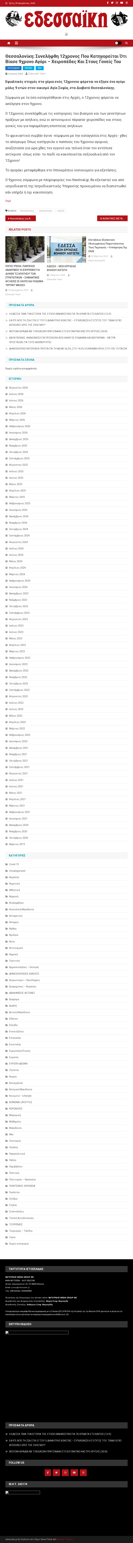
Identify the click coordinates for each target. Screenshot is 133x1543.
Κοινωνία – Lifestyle (20, 1095)
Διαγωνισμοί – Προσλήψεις (24, 980)
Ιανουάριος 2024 (18, 587)
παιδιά (60, 210)
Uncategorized (17, 870)
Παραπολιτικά (17, 1153)
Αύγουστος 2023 (18, 619)
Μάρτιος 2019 (17, 844)
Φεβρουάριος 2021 (19, 812)
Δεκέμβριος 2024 (18, 516)
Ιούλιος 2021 (16, 780)
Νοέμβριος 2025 (18, 445)
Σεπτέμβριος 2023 (19, 612)
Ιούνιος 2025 (16, 477)
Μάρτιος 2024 (17, 574)
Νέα (40, 68)
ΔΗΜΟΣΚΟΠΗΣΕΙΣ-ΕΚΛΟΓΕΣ (24, 973)
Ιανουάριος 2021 (18, 818)
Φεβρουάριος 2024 (19, 580)
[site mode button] (118, 43)
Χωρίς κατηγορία (19, 1243)
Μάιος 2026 (15, 407)
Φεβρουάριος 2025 (19, 503)
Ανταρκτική (15, 915)
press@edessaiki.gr (20, 1287)
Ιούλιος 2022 (16, 702)
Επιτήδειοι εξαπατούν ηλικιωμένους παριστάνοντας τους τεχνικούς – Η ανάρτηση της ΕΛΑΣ (107, 245)
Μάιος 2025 (15, 484)
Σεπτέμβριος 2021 (19, 767)
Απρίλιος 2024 (17, 567)
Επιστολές (15, 1044)
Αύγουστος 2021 (18, 773)
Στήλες (13, 1205)
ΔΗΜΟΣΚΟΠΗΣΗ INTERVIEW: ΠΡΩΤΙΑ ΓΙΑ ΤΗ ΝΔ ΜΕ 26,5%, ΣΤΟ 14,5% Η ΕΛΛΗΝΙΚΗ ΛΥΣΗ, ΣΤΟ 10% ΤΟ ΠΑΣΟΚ (68, 348)
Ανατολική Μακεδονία (21, 909)
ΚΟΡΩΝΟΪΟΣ (16, 1108)
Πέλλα (12, 1160)
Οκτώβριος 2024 (18, 529)
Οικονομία (15, 1140)
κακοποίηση (45, 210)
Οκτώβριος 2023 (18, 606)
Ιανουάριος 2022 (18, 741)
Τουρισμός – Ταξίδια (20, 1230)
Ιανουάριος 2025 (18, 510)
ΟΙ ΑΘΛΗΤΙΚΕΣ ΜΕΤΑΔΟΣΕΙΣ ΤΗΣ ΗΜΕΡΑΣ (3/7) (114, 218)
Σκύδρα (13, 1198)
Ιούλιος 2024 (16, 548)
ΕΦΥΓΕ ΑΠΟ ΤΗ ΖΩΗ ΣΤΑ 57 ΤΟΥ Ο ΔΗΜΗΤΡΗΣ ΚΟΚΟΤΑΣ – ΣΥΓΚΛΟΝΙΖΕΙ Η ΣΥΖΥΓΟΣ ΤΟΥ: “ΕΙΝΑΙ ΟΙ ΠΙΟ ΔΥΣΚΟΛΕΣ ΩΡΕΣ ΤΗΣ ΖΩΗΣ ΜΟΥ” (65, 322)
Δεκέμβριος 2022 (18, 670)
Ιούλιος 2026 (16, 394)
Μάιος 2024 (15, 561)
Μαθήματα (15, 1121)
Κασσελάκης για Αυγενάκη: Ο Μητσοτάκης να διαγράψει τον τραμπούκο (23, 218)
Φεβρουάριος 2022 (19, 735)
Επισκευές (15, 1038)
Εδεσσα (13, 1018)
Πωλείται (14, 1192)
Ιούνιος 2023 (16, 632)
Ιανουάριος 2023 (18, 664)
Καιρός (13, 1076)
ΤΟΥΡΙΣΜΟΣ (16, 1224)
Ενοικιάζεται (16, 1031)
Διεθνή (13, 1005)
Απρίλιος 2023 (17, 645)
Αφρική (13, 954)
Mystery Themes (65, 1539)
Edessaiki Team (37, 73)
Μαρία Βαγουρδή (96, 260)
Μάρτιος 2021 (17, 805)
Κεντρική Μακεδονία (20, 1089)
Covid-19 (14, 864)
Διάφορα (14, 999)
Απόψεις (14, 922)
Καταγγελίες (16, 1083)
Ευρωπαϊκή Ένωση (19, 1050)
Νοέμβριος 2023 (18, 599)
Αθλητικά (14, 890)
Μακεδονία (15, 1128)
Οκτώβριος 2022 (18, 683)
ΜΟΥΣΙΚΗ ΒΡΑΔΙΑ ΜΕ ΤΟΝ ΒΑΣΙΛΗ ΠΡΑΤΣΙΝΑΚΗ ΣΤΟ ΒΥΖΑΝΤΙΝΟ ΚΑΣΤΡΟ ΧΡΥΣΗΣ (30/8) (58, 331)
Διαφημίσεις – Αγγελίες (22, 986)
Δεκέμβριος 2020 (18, 825)
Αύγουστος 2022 (18, 696)
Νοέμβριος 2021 (18, 754)
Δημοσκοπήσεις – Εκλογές (24, 967)
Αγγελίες (14, 877)
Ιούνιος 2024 (16, 555)
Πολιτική (14, 1173)
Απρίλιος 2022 (17, 722)
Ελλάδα (28, 68)
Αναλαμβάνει (16, 902)
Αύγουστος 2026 (18, 387)
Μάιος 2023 (15, 638)
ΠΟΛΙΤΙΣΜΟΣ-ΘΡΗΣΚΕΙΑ (22, 1186)
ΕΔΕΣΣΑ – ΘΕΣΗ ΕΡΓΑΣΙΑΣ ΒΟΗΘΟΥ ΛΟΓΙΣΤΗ (61, 268)
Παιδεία (13, 1147)
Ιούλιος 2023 (16, 625)
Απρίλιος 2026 (17, 413)
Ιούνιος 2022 (16, 709)
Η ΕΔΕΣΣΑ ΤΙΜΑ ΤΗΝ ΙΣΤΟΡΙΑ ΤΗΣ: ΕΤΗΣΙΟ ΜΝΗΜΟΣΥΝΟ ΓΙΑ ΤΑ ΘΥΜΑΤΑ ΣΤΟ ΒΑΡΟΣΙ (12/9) (60, 313)
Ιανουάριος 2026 (18, 432)
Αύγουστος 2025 (18, 464)
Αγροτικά (14, 883)
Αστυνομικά (13, 68)
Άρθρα (12, 928)
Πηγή (8, 201)
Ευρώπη (13, 1057)
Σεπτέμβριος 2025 (19, 458)
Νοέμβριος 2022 (18, 677)
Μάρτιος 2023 (17, 651)
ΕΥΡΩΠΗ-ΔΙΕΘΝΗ (18, 1063)
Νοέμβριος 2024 (18, 522)
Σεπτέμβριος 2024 (19, 535)
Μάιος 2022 (15, 715)
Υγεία (12, 1237)
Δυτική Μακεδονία (19, 1012)
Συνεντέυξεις (16, 1211)
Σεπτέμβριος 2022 (19, 690)
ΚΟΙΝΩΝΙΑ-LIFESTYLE (20, 1102)
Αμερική (14, 896)
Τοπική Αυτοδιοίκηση (21, 1218)
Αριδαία (13, 935)
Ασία (12, 941)
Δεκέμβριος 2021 (18, 748)
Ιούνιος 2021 (16, 786)
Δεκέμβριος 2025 (18, 439)
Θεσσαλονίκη (27, 210)
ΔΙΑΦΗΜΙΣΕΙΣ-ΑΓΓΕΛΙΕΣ (22, 993)
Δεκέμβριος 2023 (18, 593)
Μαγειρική (15, 1115)
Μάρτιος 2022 (17, 728)
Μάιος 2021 (15, 792)
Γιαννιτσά (14, 960)
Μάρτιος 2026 (17, 419)
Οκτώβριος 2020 (18, 837)
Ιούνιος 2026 (16, 400)
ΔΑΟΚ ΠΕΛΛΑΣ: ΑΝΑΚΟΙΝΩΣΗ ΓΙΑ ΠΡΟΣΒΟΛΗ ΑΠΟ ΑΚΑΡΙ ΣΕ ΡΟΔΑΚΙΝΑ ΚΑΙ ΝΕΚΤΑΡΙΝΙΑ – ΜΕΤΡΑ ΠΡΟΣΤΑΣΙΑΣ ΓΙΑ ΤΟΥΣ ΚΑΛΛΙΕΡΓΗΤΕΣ (62, 340)
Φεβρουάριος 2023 (19, 657)
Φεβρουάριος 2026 (19, 426)
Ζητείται (14, 1070)
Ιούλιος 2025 (16, 471)
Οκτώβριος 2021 (18, 760)
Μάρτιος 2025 (17, 497)
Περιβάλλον (15, 1166)
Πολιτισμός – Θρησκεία (22, 1179)
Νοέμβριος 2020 (18, 831)
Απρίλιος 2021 (17, 799)
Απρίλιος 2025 (17, 490)
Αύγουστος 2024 (18, 542)
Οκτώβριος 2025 (18, 452)
